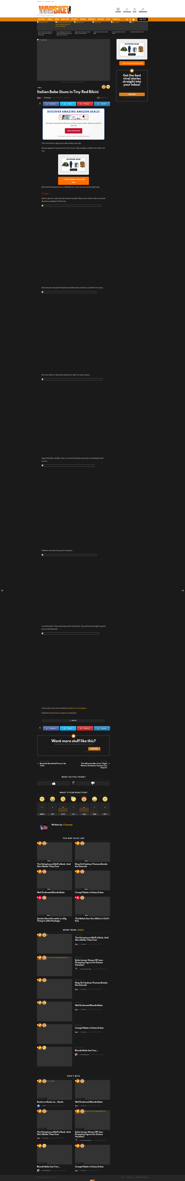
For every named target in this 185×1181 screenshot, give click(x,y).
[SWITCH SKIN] (127, 19)
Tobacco (116, 19)
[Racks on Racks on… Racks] (54, 1090)
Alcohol (41, 19)
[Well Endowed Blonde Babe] (101, 26)
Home (123, 1177)
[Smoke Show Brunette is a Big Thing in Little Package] (54, 906)
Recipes (101, 19)
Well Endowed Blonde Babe (51, 892)
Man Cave (65, 19)
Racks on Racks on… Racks (50, 1102)
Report (74, 720)
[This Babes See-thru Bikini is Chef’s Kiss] (92, 906)
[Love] (104, 87)
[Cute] (108, 87)
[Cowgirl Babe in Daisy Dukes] (120, 26)
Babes (50, 19)
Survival (91, 19)
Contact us (130, 1177)
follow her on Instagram (77, 708)
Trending (143, 12)
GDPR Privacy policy (141, 1177)
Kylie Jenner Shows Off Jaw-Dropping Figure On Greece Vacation (64, 33)
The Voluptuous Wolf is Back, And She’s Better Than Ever (45, 33)
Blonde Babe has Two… (137, 32)
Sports (83, 19)
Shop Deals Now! (73, 131)
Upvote (53, 783)
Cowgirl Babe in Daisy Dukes (89, 892)
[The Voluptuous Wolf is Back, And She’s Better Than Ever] (46, 26)
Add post (142, 19)
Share (39, 41)
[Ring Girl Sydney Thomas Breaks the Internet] (83, 26)
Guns (57, 19)
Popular (127, 12)
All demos (40, 1)
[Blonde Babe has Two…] (139, 26)
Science (74, 19)
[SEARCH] (130, 19)
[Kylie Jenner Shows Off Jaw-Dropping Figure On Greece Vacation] (65, 26)
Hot (134, 12)
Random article (50, 1)
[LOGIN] (133, 19)
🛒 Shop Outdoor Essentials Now (73, 180)
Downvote (93, 783)
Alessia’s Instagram (59, 713)
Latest (118, 12)
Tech (108, 19)
